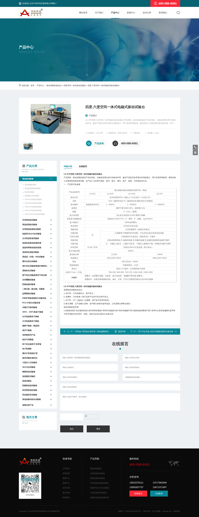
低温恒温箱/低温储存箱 (31, 243)
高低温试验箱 (27, 179)
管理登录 (176, 511)
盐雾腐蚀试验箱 (28, 293)
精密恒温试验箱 (28, 372)
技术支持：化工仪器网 (152, 511)
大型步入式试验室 (29, 362)
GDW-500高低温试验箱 (33, 207)
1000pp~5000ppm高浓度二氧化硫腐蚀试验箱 (93, 331)
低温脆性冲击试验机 (32, 196)
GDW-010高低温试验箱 (33, 199)
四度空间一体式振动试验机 (75, 85)
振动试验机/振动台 (54, 85)
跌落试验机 (27, 381)
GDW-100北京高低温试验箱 (35, 214)
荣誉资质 (66, 473)
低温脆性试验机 (28, 376)
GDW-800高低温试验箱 (33, 203)
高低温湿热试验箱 (29, 224)
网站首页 (83, 12)
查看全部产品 (27, 405)
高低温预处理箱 (30, 185)
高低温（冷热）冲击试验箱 (33, 257)
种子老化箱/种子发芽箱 (31, 344)
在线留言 (83, 166)
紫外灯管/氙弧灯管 (30, 353)
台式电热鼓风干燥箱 (30, 316)
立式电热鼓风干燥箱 (30, 321)
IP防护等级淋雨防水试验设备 (34, 298)
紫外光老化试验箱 (29, 261)
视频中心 (66, 478)
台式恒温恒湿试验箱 (30, 238)
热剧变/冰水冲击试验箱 (31, 234)
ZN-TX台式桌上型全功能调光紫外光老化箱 (155, 331)
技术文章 (147, 12)
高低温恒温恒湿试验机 (33, 188)
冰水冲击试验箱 (28, 367)
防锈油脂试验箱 (28, 284)
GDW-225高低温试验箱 (33, 210)
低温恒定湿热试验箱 (30, 252)
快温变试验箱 (29, 192)
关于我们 (99, 12)
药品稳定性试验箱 (29, 395)
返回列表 (122, 331)
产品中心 (115, 12)
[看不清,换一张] (91, 417)
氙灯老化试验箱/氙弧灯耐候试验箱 (35, 266)
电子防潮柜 (27, 349)
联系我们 (163, 12)
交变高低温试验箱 (29, 220)
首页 (32, 85)
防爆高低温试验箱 (29, 385)
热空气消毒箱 (27, 339)
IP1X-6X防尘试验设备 (31, 303)
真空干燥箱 (27, 330)
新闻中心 (131, 12)
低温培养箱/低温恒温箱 (31, 247)
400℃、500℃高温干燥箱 (32, 312)
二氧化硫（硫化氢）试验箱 (33, 289)
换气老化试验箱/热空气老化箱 (34, 275)
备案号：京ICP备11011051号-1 (130, 511)
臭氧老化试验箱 (28, 270)
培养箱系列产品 (28, 335)
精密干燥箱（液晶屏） (31, 326)
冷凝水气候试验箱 (29, 307)
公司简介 (66, 469)
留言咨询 (66, 493)
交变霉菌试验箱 (28, 280)
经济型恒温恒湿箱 (29, 390)
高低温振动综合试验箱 (31, 399)
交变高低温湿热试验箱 (31, 229)
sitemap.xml (166, 511)
